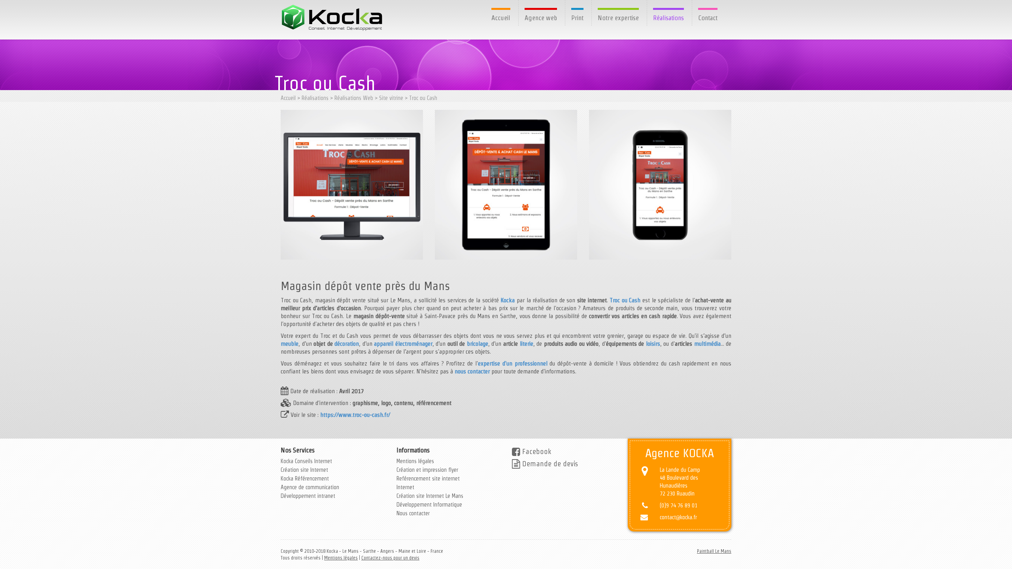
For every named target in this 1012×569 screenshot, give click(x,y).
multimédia (707, 343)
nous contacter (472, 371)
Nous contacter (413, 513)
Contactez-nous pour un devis (390, 557)
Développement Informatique (429, 504)
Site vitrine (391, 98)
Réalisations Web (353, 98)
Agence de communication (310, 487)
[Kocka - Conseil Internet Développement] (333, 18)
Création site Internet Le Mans (429, 496)
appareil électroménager (403, 343)
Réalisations (668, 17)
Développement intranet (308, 496)
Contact (707, 17)
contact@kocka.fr (678, 517)
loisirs (653, 343)
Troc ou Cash (423, 98)
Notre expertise (618, 17)
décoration (346, 343)
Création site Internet (304, 470)
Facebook (535, 451)
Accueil (500, 17)
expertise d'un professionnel (513, 363)
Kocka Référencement (305, 478)
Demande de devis (549, 463)
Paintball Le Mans (714, 551)
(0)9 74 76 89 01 (678, 505)
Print (577, 17)
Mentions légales (415, 461)
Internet (405, 487)
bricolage (477, 343)
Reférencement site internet (428, 478)
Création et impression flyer (427, 470)
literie (526, 343)
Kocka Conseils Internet (306, 461)
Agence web (541, 17)
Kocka (507, 300)
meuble (289, 343)
